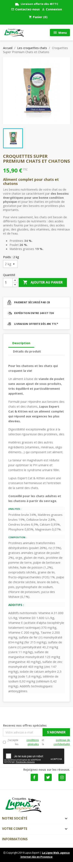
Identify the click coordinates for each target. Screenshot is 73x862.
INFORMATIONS (15, 839)
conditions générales (33, 742)
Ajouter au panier (43, 282)
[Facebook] (34, 777)
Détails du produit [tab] (27, 351)
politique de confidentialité (62, 742)
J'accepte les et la (39, 742)
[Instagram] (62, 777)
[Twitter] (48, 777)
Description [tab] (21, 343)
